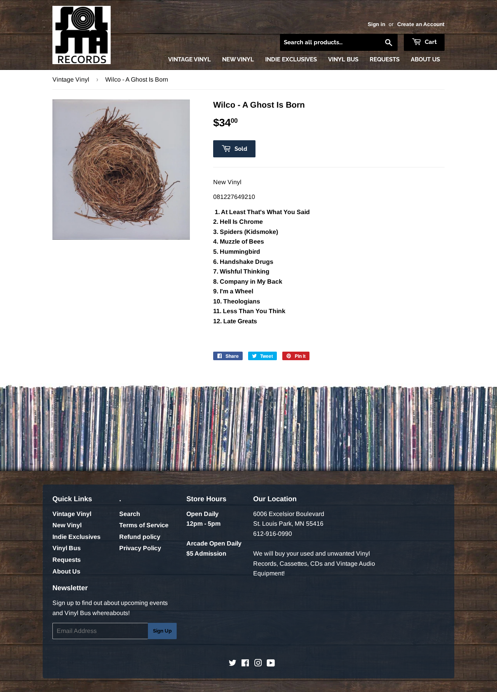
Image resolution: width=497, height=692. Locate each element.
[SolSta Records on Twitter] (232, 664)
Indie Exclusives (291, 59)
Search (129, 514)
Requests (385, 59)
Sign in (376, 24)
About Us (425, 59)
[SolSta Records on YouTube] (271, 664)
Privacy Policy (140, 548)
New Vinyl (238, 59)
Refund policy (139, 536)
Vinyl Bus (343, 59)
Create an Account (421, 24)
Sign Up (162, 631)
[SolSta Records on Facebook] (245, 664)
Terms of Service (144, 525)
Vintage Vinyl (189, 59)
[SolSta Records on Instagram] (258, 664)
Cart (430, 41)
